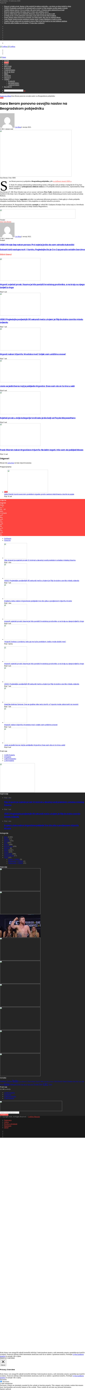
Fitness (7, 76)
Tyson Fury (38, 1084)
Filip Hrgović (58, 1081)
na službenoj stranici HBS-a (62, 181)
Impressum (7, 1126)
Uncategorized (9, 855)
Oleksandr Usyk (15, 1084)
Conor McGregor (23, 1081)
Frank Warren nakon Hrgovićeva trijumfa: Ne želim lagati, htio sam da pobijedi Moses (32, 17)
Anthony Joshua (6, 1081)
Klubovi (8, 87)
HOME (6, 61)
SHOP (6, 1128)
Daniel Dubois (31, 1081)
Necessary (5, 1381)
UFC (45, 1084)
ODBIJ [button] (12, 1358)
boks (1, 222)
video (50, 1084)
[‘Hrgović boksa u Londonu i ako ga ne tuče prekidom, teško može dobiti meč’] (15, 639)
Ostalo (7, 77)
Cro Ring (18, 127)
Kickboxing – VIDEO (15, 861)
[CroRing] (7, 46)
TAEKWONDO (13, 85)
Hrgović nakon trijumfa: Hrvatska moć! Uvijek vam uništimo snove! (26, 12)
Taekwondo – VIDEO (15, 863)
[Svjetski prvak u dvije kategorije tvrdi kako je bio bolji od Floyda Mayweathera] (20, 413)
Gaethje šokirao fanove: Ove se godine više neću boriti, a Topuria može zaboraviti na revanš (34, 10)
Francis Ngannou (68, 1081)
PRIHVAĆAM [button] (5, 1358)
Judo (6, 64)
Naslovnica (3, 96)
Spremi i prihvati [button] (5, 1389)
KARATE (11, 81)
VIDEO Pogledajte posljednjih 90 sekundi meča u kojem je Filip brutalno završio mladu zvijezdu (36, 8)
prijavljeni (11, 463)
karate (80, 1081)
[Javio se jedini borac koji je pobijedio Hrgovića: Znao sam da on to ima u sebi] (20, 382)
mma (6, 1084)
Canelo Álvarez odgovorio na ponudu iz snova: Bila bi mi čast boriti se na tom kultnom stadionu (35, 21)
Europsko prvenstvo (49, 1081)
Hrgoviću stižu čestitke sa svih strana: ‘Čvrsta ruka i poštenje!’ (24, 23)
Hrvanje (8, 66)
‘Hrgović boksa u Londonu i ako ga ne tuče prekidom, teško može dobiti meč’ (35, 641)
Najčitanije (7, 538)
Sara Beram (7, 222)
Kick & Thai (9, 72)
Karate (7, 68)
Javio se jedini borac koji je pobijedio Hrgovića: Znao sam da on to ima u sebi (29, 14)
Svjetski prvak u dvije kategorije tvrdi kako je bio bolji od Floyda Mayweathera (30, 15)
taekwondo (30, 1084)
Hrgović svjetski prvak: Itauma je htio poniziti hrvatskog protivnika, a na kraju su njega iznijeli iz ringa (37, 6)
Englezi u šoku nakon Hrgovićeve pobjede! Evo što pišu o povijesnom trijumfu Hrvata (38, 601)
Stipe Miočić (24, 1084)
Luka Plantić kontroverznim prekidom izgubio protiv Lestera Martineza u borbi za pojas (32, 19)
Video (6, 79)
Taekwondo (9, 70)
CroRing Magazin (34, 1117)
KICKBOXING (13, 83)
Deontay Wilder (40, 1081)
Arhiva (6, 1122)
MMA (6, 74)
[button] (36, 153)
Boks (6, 63)
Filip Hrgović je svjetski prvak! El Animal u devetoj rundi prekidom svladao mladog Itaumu (40, 560)
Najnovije (7, 540)
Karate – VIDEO (14, 859)
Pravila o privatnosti (10, 1124)
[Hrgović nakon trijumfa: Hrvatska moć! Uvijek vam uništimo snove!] (20, 350)
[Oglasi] (3, 57)
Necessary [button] (3, 1379)
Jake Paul (75, 1081)
